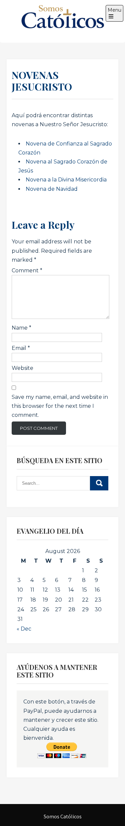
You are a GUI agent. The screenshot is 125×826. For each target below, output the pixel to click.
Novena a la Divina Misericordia (66, 179)
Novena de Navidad (52, 189)
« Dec (24, 629)
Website (22, 368)
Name (21, 328)
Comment (27, 270)
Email (21, 348)
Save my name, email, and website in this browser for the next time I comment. (60, 406)
